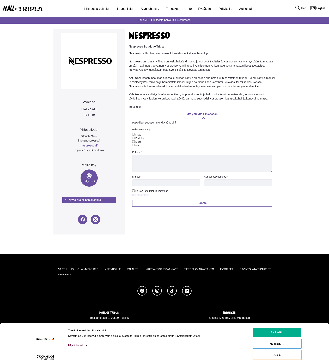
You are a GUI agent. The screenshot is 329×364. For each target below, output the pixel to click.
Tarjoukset (173, 9)
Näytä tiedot (75, 345)
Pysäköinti (205, 9)
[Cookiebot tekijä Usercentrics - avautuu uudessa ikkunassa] (45, 357)
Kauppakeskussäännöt (161, 269)
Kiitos (138, 135)
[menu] (95, 8)
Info (189, 9)
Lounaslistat (125, 9)
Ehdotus (139, 138)
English (318, 8)
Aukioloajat (246, 9)
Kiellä (277, 354)
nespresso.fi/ (89, 145)
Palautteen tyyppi (141, 130)
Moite (138, 142)
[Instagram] (95, 219)
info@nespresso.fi (89, 140)
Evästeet (226, 269)
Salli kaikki (277, 332)
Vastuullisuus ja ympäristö (78, 269)
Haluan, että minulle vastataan (151, 191)
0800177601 (89, 136)
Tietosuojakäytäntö (199, 269)
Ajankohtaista (150, 9)
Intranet (64, 274)
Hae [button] (303, 8)
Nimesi (136, 177)
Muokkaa (275, 343)
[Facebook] (82, 219)
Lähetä (202, 203)
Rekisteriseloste (140, 195)
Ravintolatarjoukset (255, 269)
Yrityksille (225, 9)
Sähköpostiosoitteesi (215, 177)
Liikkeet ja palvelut (96, 9)
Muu (137, 146)
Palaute (136, 152)
